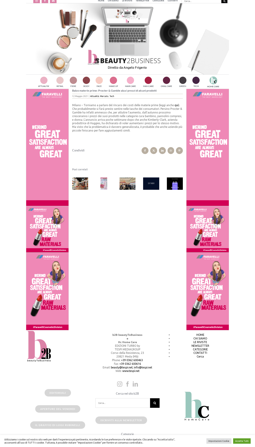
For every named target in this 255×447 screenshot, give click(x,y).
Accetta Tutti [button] (242, 441)
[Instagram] (119, 384)
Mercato (104, 96)
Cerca (200, 356)
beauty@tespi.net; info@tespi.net (131, 367)
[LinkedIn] (135, 384)
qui (176, 105)
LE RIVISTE (200, 342)
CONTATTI (200, 352)
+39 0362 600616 (130, 363)
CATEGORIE (200, 349)
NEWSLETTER (200, 345)
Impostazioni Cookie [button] (219, 441)
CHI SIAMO (200, 338)
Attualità (94, 96)
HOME (200, 334)
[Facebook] (127, 384)
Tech (111, 96)
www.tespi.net (130, 370)
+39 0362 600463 (132, 360)
